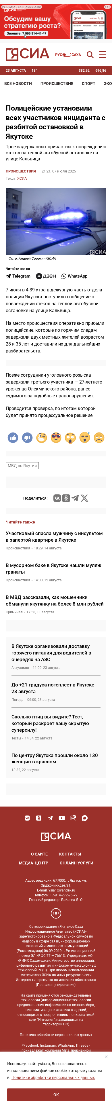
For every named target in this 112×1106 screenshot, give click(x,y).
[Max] (84, 818)
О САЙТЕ (39, 854)
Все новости (18, 83)
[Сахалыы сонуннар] (68, 55)
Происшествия (56, 83)
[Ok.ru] (66, 498)
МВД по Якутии (22, 465)
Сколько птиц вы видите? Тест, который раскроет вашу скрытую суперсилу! (50, 723)
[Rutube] (73, 818)
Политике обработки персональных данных (53, 1077)
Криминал (14, 612)
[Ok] (39, 818)
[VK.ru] (57, 498)
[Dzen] (46, 276)
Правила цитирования (55, 985)
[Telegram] (75, 498)
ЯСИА (22, 178)
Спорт (88, 83)
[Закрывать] (106, 1056)
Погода (17, 700)
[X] (84, 498)
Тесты (16, 738)
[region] (56, 1079)
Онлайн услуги (76, 863)
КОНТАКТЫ (70, 854)
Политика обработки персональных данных (56, 1035)
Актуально (20, 668)
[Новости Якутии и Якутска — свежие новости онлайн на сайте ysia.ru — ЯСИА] (27, 54)
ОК (56, 1094)
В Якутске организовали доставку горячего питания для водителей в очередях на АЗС (51, 652)
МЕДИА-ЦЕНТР (33, 863)
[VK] (27, 818)
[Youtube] (61, 818)
